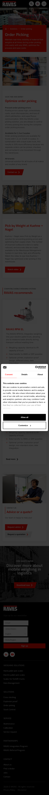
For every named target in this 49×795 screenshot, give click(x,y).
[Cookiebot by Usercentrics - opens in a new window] (35, 367)
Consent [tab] (9, 374)
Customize (23, 425)
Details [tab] (24, 374)
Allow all (24, 417)
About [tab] (40, 374)
